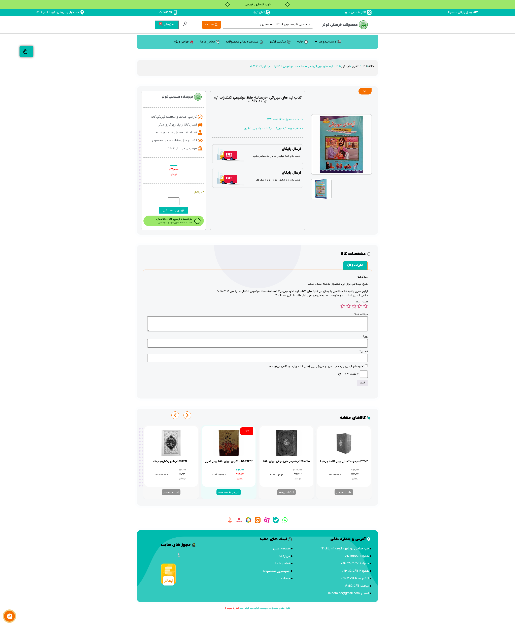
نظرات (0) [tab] (355, 265)
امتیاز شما (362, 301)
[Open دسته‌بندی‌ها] (316, 41)
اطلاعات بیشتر (343, 492)
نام (365, 337)
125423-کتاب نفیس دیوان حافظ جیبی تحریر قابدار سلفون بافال (218, 461)
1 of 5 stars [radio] (365, 306)
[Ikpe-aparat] (267, 520)
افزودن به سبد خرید (173, 210)
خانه (371, 66)
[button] (175, 415)
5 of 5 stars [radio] (342, 306)
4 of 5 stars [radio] (348, 306)
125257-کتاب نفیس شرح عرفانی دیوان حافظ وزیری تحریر (279, 461)
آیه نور (345, 66)
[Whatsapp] (285, 520)
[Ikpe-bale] (276, 520)
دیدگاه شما (360, 314)
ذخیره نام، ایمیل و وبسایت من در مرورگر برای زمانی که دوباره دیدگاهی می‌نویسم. (316, 366)
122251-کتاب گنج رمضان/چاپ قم (170, 461)
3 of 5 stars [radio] (354, 306)
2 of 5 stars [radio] (359, 306)
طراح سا (234, 608)
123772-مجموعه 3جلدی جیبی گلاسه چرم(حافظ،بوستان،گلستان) (333, 461)
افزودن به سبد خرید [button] (228, 492)
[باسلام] (230, 520)
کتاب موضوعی (261, 128)
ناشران (355, 66)
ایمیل (363, 351)
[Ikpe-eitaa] (257, 520)
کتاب (364, 66)
